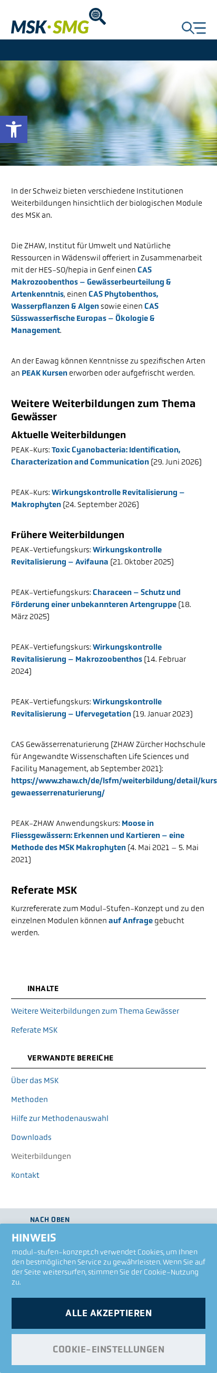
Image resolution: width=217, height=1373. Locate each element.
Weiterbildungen (41, 1156)
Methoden (29, 1099)
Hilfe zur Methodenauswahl (59, 1118)
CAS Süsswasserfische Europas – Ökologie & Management (85, 318)
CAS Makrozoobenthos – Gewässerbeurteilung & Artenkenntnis (91, 282)
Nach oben (50, 1219)
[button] (13, 129)
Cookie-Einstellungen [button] (108, 1349)
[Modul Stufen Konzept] (61, 21)
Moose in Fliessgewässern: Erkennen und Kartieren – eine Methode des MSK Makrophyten (97, 835)
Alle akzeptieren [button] (108, 1313)
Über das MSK (34, 1080)
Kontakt (25, 1175)
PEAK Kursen (44, 373)
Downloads (31, 1137)
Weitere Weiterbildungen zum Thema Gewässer (95, 1011)
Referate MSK (34, 1030)
